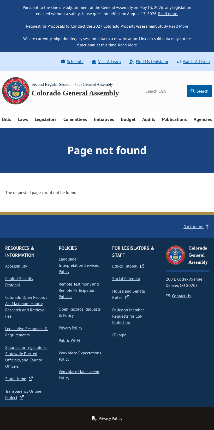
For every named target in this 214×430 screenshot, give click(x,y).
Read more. (168, 13)
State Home (15, 378)
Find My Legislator (152, 61)
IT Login (119, 334)
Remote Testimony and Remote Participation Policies (79, 290)
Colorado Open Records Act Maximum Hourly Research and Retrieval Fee (26, 307)
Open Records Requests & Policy (80, 312)
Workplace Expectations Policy (80, 356)
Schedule (75, 61)
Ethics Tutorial (125, 266)
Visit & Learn (109, 61)
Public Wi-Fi (69, 340)
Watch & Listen (196, 61)
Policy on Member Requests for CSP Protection (128, 316)
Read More (178, 26)
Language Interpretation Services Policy (79, 265)
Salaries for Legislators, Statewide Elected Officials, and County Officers (26, 357)
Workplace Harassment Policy (79, 374)
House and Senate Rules (128, 294)
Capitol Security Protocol (19, 281)
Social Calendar (126, 278)
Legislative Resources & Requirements (26, 331)
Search (202, 91)
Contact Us (181, 295)
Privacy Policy (70, 327)
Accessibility (16, 266)
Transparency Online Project (23, 394)
